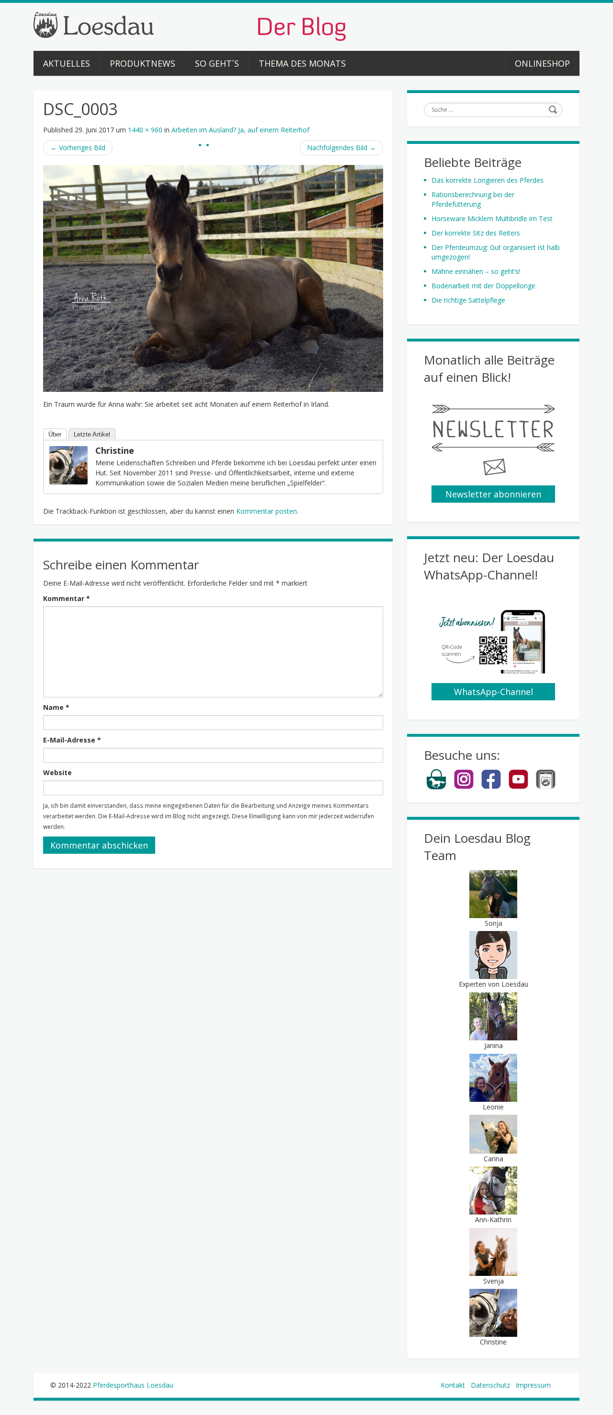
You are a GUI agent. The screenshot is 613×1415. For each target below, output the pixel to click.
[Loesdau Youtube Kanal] (518, 787)
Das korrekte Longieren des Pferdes (487, 180)
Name (56, 707)
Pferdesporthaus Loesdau (133, 1385)
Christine (114, 450)
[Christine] (68, 464)
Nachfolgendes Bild (341, 147)
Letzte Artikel (92, 434)
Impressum (533, 1385)
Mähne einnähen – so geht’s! (475, 271)
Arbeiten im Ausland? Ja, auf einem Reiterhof (240, 129)
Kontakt (453, 1385)
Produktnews (142, 63)
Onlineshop (542, 63)
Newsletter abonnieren (493, 494)
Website (57, 772)
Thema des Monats (302, 63)
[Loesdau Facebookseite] (491, 787)
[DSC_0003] (213, 277)
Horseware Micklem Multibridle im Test (492, 218)
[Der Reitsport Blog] (190, 25)
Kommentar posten (266, 511)
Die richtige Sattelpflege (468, 300)
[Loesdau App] (545, 787)
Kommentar (66, 598)
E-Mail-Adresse (72, 739)
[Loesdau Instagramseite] (464, 787)
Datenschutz (490, 1385)
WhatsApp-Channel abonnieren (493, 693)
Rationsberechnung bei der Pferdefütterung (472, 199)
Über (54, 434)
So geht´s (217, 63)
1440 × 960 (145, 129)
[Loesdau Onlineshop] (436, 787)
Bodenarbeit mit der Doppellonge (483, 285)
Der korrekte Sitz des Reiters (475, 232)
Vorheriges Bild (77, 147)
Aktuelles (66, 63)
